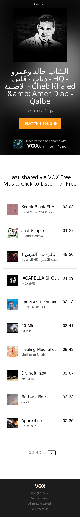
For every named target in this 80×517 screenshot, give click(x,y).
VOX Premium (40, 509)
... (45, 452)
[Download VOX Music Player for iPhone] (40, 35)
